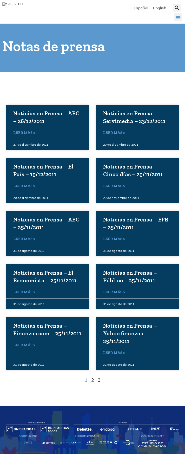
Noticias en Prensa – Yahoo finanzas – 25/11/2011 (130, 333)
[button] (177, 8)
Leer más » (24, 132)
